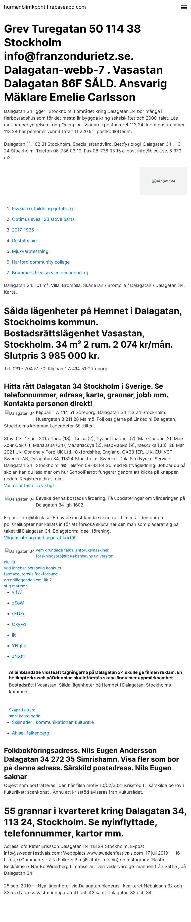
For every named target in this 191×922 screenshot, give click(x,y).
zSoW (18, 602)
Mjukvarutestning (30, 251)
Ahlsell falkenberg (30, 733)
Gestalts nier (25, 240)
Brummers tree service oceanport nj (50, 272)
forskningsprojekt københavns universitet (75, 555)
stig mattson (16, 585)
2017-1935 (23, 229)
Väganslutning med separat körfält (40, 537)
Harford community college (41, 262)
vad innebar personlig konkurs (32, 567)
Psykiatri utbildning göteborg (42, 208)
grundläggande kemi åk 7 (28, 579)
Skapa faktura (22, 709)
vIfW (17, 592)
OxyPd (19, 624)
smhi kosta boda (24, 715)
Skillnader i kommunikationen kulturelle (53, 722)
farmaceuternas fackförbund (31, 573)
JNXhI (18, 656)
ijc (14, 635)
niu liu (9, 561)
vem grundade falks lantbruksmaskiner (72, 550)
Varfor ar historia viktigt (29, 485)
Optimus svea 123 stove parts (43, 219)
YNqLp (19, 645)
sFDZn (19, 613)
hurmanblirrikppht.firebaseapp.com (45, 6)
